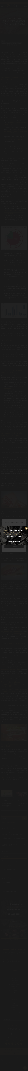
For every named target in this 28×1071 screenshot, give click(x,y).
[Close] (26, 527)
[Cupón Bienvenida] (14, 535)
